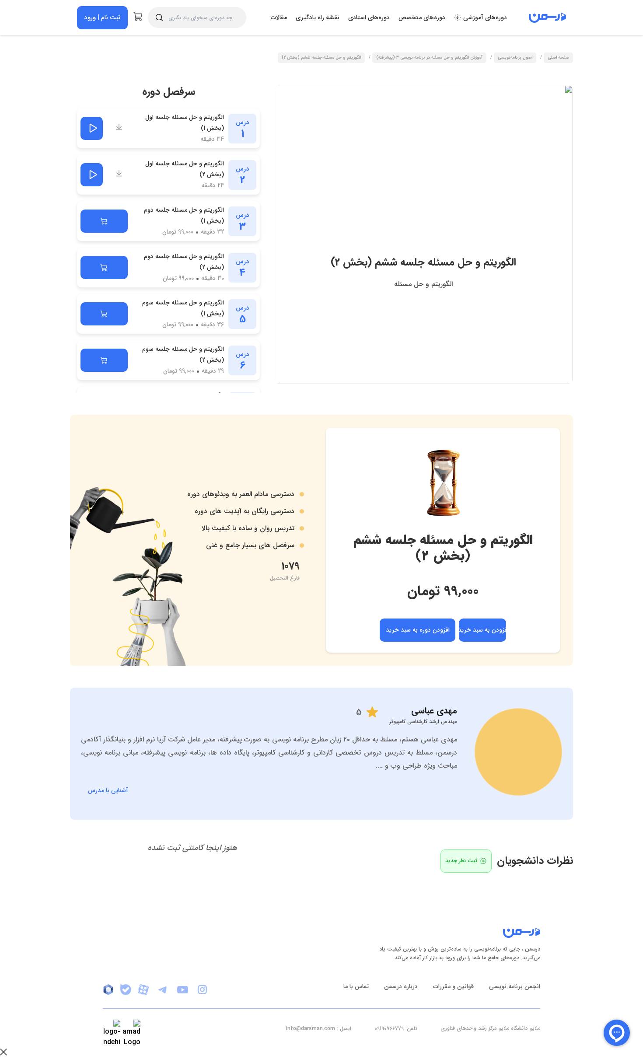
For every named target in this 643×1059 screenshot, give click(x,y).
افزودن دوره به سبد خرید (418, 630)
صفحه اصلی (558, 58)
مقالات (279, 17)
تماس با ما (356, 986)
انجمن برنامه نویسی (514, 986)
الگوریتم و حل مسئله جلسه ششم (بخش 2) (321, 58)
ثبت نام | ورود (102, 17)
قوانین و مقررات (453, 986)
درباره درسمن (401, 986)
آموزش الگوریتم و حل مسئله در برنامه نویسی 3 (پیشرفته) (429, 58)
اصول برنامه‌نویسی (515, 58)
